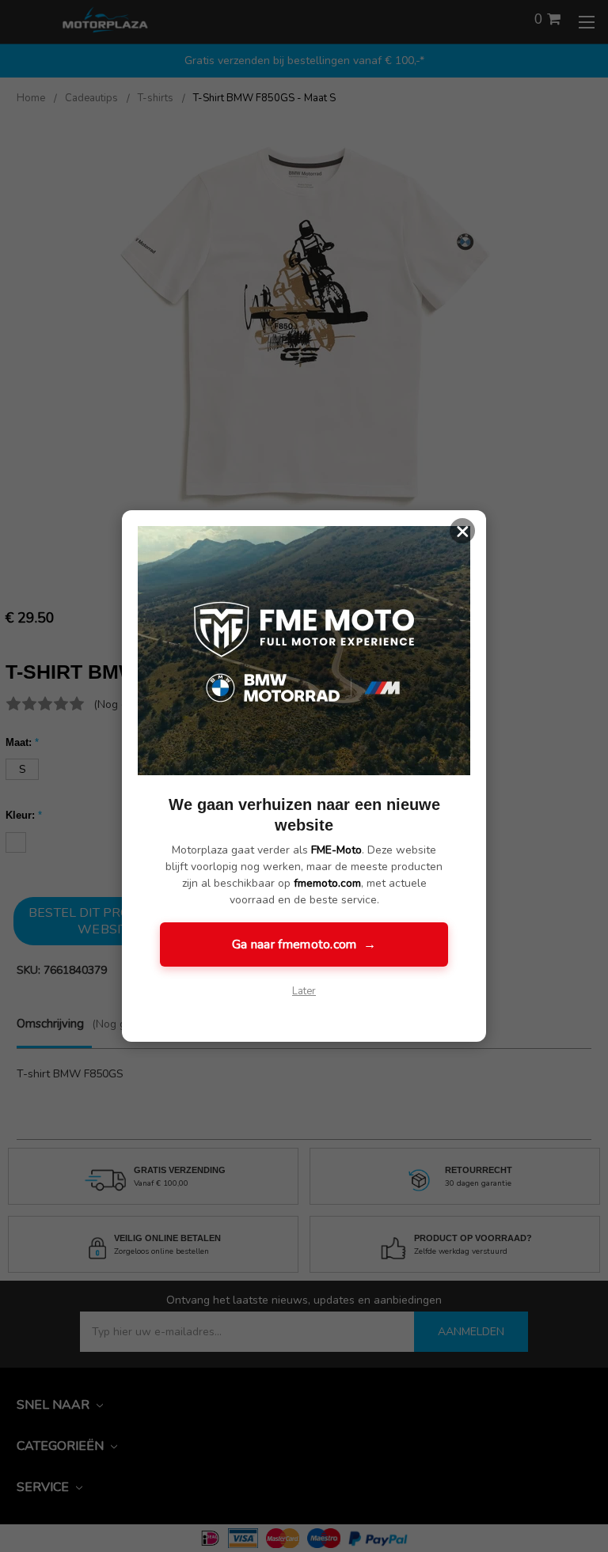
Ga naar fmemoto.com (304, 944)
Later (304, 991)
